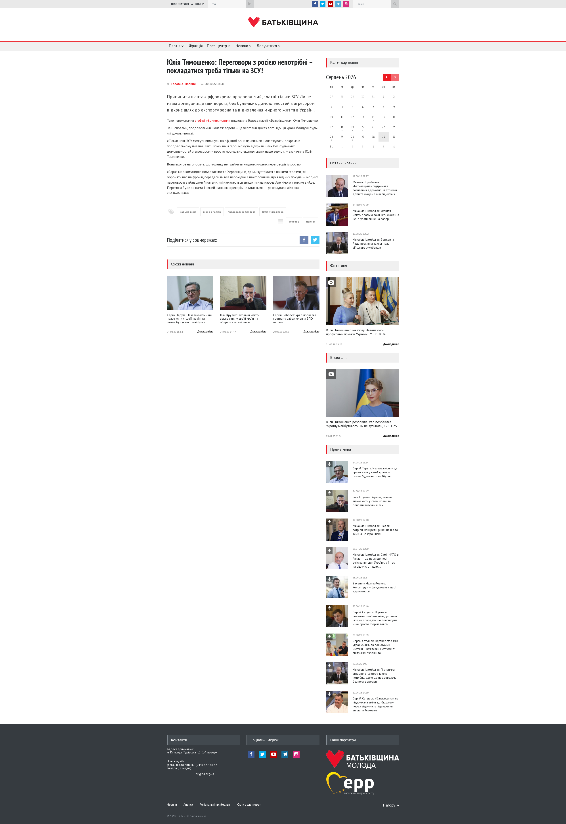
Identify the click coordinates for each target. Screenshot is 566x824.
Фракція (196, 45)
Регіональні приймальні (215, 805)
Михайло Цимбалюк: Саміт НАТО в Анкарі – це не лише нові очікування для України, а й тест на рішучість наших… (376, 561)
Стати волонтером (249, 805)
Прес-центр (217, 45)
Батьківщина (188, 211)
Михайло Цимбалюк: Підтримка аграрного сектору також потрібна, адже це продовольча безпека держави (374, 676)
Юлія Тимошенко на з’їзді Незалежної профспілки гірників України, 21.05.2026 (356, 332)
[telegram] (338, 4)
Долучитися (266, 45)
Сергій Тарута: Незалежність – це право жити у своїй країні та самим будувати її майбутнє (189, 318)
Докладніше (205, 331)
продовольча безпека (241, 211)
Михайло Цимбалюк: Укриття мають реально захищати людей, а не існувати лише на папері (376, 215)
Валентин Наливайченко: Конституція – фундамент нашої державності (374, 587)
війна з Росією (212, 211)
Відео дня (339, 357)
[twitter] (322, 4)
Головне (177, 84)
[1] (373, 117)
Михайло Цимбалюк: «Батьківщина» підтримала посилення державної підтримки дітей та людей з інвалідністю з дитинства (375, 188)
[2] (342, 127)
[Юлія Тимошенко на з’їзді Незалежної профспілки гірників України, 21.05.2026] (362, 301)
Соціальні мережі (264, 739)
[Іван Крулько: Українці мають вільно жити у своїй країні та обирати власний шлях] (243, 293)
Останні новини (343, 162)
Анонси (188, 805)
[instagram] (346, 4)
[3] (331, 137)
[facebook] (315, 4)
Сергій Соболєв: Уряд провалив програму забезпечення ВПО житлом (294, 318)
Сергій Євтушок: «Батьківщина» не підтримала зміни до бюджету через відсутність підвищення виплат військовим (375, 704)
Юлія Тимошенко (272, 211)
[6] (352, 127)
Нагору (389, 805)
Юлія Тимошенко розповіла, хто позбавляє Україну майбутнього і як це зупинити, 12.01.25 (361, 424)
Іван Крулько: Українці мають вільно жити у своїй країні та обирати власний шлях (239, 318)
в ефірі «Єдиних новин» (212, 120)
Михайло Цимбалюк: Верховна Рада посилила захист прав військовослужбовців (373, 244)
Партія (174, 45)
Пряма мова (340, 449)
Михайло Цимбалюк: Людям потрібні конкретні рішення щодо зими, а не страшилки (375, 530)
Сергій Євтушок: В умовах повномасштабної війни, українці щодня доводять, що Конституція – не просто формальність (375, 618)
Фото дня (338, 265)
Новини (241, 45)
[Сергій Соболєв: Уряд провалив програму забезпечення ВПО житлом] (296, 293)
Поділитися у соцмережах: (192, 239)
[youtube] (330, 4)
